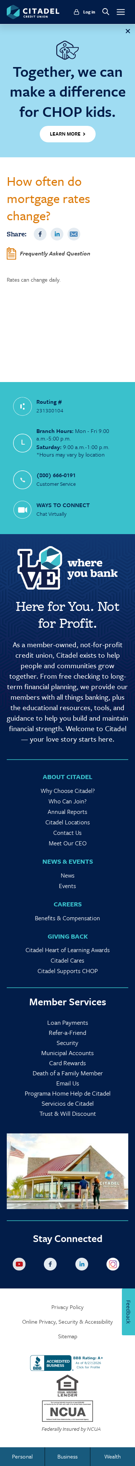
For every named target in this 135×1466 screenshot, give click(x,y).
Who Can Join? (67, 801)
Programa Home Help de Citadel (68, 1093)
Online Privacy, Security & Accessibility (67, 1321)
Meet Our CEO (68, 843)
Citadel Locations (67, 822)
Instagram (114, 1265)
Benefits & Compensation (67, 918)
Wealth (112, 1456)
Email (74, 234)
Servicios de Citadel (68, 1103)
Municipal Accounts (67, 1052)
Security (67, 1042)
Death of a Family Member (68, 1073)
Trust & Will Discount (67, 1113)
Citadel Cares (67, 960)
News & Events (67, 861)
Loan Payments (67, 1022)
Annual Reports (67, 811)
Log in (89, 12)
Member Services (67, 1001)
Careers (68, 904)
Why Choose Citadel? (67, 790)
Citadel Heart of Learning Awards (68, 949)
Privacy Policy (67, 1307)
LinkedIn (57, 234)
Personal (22, 1456)
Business (67, 1456)
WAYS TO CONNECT (63, 505)
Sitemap (67, 1336)
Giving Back (68, 936)
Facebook (40, 234)
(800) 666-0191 (56, 475)
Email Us (67, 1083)
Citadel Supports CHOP (68, 970)
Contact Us (67, 832)
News (68, 875)
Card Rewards (67, 1062)
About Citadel (67, 776)
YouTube (20, 1265)
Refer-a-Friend (67, 1032)
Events (67, 885)
